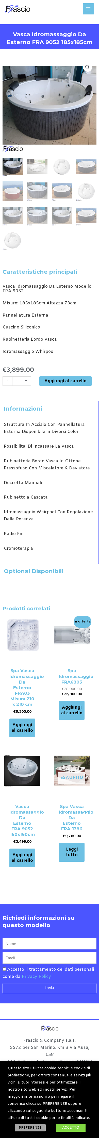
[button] (87, 67)
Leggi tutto (72, 852)
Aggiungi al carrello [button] (22, 727)
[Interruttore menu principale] (88, 8)
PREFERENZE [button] (30, 1128)
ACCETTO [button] (70, 1127)
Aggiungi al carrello (65, 381)
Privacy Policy (36, 977)
